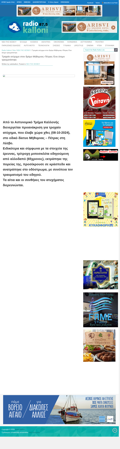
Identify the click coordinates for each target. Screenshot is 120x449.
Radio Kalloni (6, 50)
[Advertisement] (99, 176)
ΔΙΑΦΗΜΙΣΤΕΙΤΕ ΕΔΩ (39, 2)
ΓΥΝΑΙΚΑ (67, 45)
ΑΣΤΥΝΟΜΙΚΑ (86, 42)
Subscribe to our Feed (110, 2)
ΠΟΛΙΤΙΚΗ (99, 42)
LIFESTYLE (78, 45)
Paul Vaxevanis (34, 432)
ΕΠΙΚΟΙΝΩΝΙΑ (65, 2)
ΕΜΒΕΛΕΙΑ (27, 2)
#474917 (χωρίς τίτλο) (8, 2)
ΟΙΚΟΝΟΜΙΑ (59, 42)
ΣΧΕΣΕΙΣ (56, 45)
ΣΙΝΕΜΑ (90, 45)
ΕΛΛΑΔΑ (23, 42)
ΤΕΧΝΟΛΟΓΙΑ (43, 45)
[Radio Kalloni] (20, 28)
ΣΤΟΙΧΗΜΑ (109, 45)
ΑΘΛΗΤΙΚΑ (45, 42)
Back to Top (114, 430)
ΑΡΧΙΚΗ (19, 2)
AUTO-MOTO (29, 45)
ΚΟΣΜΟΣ (34, 42)
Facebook (90, 2)
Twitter (98, 2)
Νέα (14, 50)
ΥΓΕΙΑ (99, 45)
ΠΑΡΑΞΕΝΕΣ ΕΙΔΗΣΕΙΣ (11, 45)
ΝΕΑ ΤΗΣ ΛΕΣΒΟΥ (9, 42)
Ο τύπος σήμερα (53, 2)
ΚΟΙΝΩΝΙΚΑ (72, 42)
